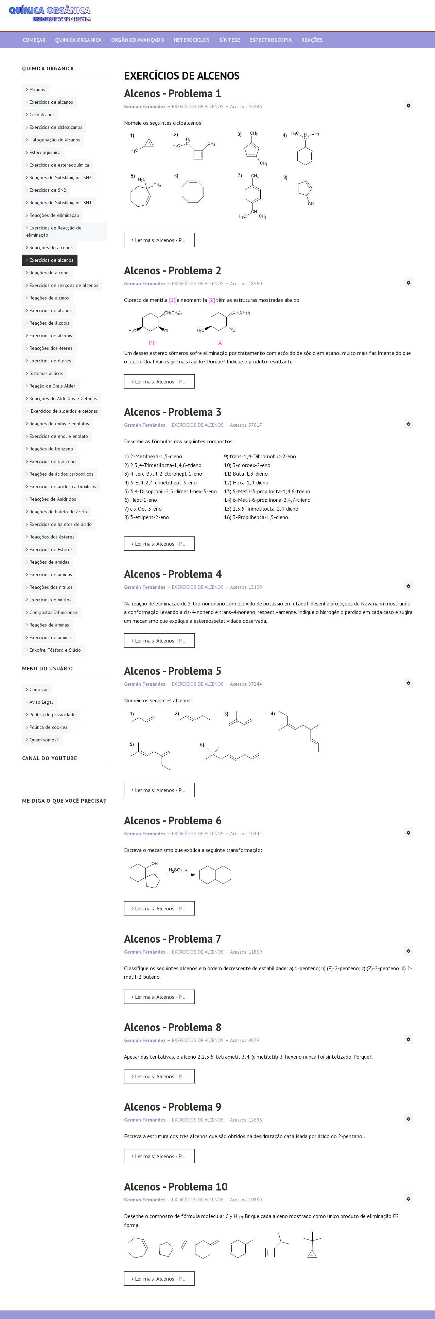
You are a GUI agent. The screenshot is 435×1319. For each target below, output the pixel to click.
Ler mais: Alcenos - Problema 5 (164, 790)
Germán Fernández (145, 106)
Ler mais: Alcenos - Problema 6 (164, 908)
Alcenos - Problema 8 (173, 1027)
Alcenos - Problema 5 (173, 671)
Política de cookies (48, 727)
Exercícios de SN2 (48, 190)
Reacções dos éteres (51, 348)
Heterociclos (192, 39)
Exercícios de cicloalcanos (56, 127)
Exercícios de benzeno (53, 461)
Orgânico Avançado (137, 39)
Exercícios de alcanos (51, 102)
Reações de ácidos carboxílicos (61, 474)
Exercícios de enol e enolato (59, 436)
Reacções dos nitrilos (51, 587)
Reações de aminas (49, 625)
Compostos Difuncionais (54, 612)
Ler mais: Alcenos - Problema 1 (164, 240)
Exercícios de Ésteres (51, 549)
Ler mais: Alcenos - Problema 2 (164, 381)
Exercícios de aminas (51, 637)
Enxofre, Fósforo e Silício (55, 650)
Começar (34, 39)
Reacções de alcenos (51, 247)
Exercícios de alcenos (51, 260)
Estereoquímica (45, 152)
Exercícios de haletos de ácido (61, 524)
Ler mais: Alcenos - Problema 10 (164, 1278)
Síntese (229, 39)
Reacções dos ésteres (52, 537)
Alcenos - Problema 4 (173, 574)
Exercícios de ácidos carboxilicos (63, 486)
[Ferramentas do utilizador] (408, 105)
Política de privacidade (53, 715)
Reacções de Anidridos (53, 499)
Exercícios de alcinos (51, 310)
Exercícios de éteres (50, 361)
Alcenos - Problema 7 (173, 938)
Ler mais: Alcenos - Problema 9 (164, 1156)
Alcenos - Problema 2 (173, 270)
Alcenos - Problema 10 (176, 1186)
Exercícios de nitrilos (50, 600)
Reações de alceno (49, 273)
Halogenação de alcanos (55, 140)
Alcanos (37, 89)
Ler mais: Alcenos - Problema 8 (164, 1076)
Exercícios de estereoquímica (59, 165)
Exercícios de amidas (51, 574)
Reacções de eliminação (54, 215)
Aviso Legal (41, 702)
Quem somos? (44, 740)
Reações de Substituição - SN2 (61, 177)
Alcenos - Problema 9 (173, 1106)
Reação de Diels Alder (52, 386)
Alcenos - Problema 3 (173, 412)
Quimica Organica (78, 39)
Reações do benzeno (51, 449)
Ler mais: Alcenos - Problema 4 (164, 640)
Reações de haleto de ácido (58, 512)
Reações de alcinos (49, 298)
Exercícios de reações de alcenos (64, 285)
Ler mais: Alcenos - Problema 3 (164, 543)
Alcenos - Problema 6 (173, 820)
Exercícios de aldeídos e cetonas (64, 411)
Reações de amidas (49, 562)
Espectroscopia (270, 39)
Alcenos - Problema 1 (173, 93)
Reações (312, 39)
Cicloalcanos (42, 115)
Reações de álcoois (49, 323)
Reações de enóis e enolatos (59, 424)
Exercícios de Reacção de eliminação (54, 231)
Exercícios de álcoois (51, 335)
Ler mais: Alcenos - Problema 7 (164, 996)
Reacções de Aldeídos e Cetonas (63, 398)
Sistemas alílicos (46, 373)
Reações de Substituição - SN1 (61, 203)
